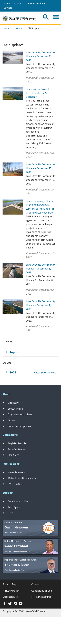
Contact (18, 3)
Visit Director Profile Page (14, 570)
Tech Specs (14, 507)
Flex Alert (13, 455)
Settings (8, 7)
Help (10, 513)
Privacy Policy (11, 590)
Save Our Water (16, 449)
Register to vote (17, 443)
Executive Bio (15, 408)
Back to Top (9, 584)
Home (6, 28)
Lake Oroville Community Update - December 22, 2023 (40, 56)
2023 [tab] (12, 372)
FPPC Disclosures (41, 596)
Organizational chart (20, 414)
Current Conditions (36, 3)
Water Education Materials (23, 478)
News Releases (16, 472)
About (7, 3)
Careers (12, 420)
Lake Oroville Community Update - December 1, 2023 (40, 305)
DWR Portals (15, 484)
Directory (13, 402)
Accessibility (10, 596)
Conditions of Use (18, 501)
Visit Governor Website (13, 533)
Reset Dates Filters (45, 372)
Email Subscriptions (19, 426)
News (18, 28)
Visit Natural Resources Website (17, 551)
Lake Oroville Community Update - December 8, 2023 (40, 268)
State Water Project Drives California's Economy (37, 93)
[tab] (30, 352)
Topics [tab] (13, 352)
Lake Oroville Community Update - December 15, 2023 (40, 168)
